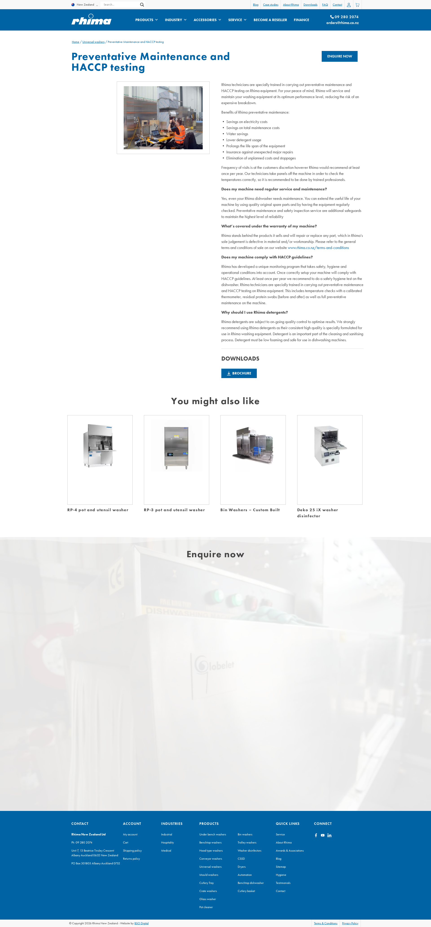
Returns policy (131, 859)
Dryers (242, 867)
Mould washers (208, 875)
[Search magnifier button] (142, 5)
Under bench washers (212, 834)
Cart (125, 842)
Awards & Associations (290, 850)
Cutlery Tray (206, 883)
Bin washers (245, 834)
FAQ (325, 4)
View (100, 464)
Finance (301, 20)
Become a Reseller (270, 20)
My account (130, 834)
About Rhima (291, 4)
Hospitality (167, 842)
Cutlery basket (246, 891)
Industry (173, 20)
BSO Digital (141, 923)
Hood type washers (211, 850)
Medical (166, 850)
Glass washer (207, 899)
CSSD (241, 859)
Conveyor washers (210, 859)
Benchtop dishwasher (251, 883)
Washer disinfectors (249, 850)
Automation (245, 875)
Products (144, 20)
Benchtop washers (210, 842)
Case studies (270, 4)
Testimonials (283, 883)
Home (75, 42)
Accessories (205, 20)
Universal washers (93, 42)
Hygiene (281, 875)
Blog (255, 4)
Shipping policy (132, 850)
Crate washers (208, 891)
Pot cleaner (206, 907)
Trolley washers (247, 842)
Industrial (166, 834)
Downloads (310, 4)
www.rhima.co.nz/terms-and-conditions (318, 247)
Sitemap (281, 867)
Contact (337, 4)
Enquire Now (339, 56)
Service (235, 20)
